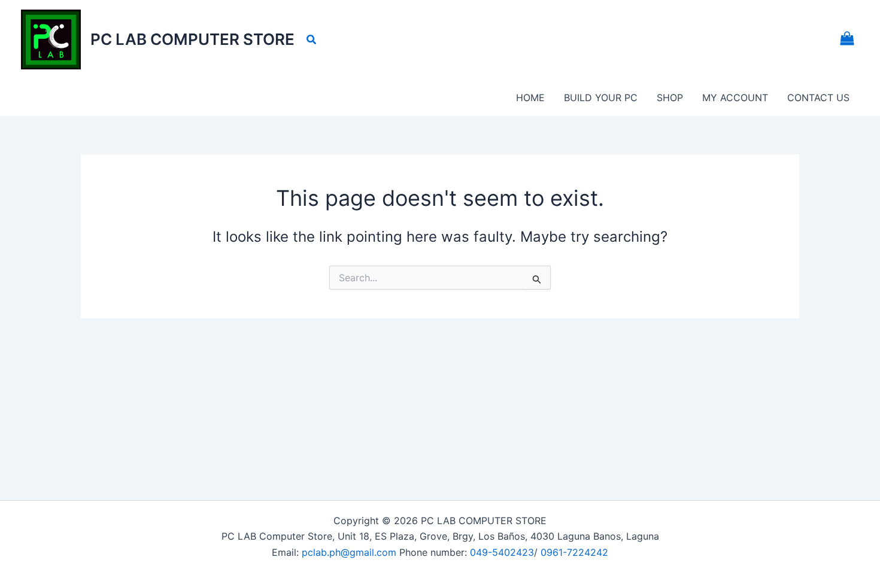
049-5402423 (502, 552)
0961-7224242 (574, 552)
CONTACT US (818, 98)
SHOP (670, 98)
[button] (312, 39)
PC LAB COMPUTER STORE (192, 39)
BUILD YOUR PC (601, 98)
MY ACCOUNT (735, 98)
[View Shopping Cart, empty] (847, 40)
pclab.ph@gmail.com (350, 552)
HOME (530, 98)
